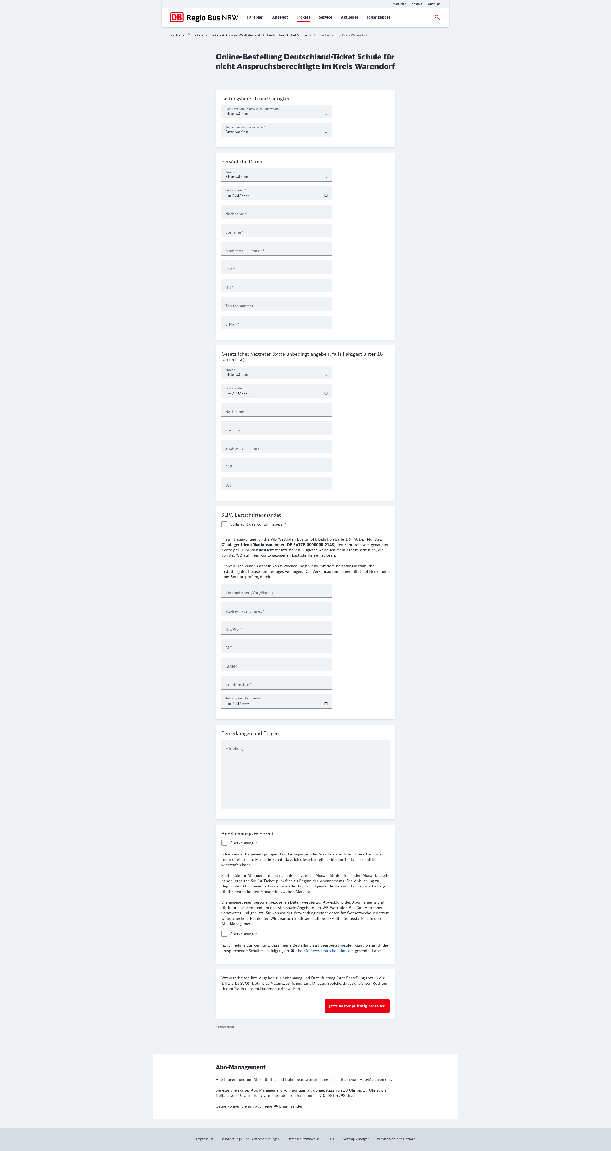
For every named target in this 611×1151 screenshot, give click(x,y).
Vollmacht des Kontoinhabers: (258, 524)
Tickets (197, 35)
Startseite (177, 35)
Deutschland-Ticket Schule (287, 35)
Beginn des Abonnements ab (245, 127)
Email (284, 1106)
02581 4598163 (338, 1095)
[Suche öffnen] (437, 17)
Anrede (230, 172)
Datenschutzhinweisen (280, 988)
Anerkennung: (243, 842)
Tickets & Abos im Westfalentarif (235, 35)
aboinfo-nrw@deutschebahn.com (325, 950)
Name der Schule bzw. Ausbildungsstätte (252, 109)
